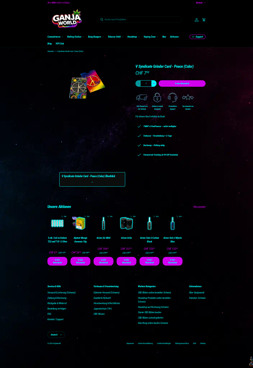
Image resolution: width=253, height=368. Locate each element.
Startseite (50, 51)
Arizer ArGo (126, 237)
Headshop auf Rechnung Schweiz (153, 307)
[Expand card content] (92, 182)
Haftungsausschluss (182, 343)
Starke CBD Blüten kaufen (149, 312)
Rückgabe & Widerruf (57, 303)
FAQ (49, 313)
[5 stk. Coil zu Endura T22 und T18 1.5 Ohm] (57, 223)
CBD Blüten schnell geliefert (150, 317)
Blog (49, 43)
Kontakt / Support (55, 319)
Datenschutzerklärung (145, 343)
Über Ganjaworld (196, 292)
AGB (194, 343)
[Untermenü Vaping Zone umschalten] (157, 36)
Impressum (130, 343)
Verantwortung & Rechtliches (107, 303)
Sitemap (203, 343)
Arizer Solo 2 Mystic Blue (172, 239)
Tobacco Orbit (114, 36)
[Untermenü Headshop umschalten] (138, 36)
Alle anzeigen (199, 206)
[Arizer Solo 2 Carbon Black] (149, 223)
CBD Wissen (99, 313)
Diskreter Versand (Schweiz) (107, 292)
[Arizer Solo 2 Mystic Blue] (173, 223)
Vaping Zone (150, 36)
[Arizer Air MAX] (103, 223)
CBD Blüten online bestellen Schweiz (154, 292)
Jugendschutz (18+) (103, 308)
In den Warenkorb (182, 83)
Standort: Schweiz (197, 297)
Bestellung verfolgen (56, 308)
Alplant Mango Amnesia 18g (80, 239)
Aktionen (174, 36)
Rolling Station (74, 36)
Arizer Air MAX (103, 237)
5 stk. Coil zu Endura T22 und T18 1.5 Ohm (57, 239)
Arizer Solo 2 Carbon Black (149, 239)
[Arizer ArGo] (127, 223)
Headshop (132, 36)
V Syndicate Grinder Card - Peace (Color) (70, 51)
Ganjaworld (57, 343)
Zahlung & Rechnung (56, 297)
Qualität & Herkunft (102, 297)
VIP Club (60, 43)
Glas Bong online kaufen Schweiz (153, 323)
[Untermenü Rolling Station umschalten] (83, 36)
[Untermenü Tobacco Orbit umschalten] (122, 36)
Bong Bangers (94, 36)
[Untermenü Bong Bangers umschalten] (102, 36)
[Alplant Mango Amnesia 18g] (80, 223)
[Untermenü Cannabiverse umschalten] (62, 36)
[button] (204, 20)
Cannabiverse (53, 36)
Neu (164, 36)
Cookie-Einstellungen (164, 343)
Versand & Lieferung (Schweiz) (61, 292)
